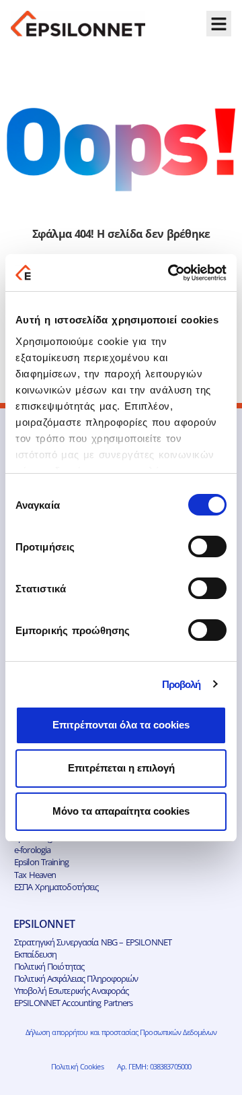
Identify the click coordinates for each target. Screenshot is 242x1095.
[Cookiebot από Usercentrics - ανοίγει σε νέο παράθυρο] (171, 273)
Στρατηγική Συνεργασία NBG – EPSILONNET (92, 942)
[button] (219, 23)
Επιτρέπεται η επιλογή (121, 768)
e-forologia (32, 850)
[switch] (207, 546)
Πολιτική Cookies (77, 1066)
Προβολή (181, 684)
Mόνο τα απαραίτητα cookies (121, 811)
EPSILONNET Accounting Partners (73, 1003)
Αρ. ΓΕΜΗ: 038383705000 (154, 1066)
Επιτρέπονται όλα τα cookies (121, 724)
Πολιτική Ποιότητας (49, 966)
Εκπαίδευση (35, 954)
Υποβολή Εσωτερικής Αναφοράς (71, 990)
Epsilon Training (41, 862)
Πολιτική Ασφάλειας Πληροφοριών (76, 978)
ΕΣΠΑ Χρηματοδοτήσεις (56, 887)
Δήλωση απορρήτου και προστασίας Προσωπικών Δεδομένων (121, 1032)
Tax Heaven (35, 875)
